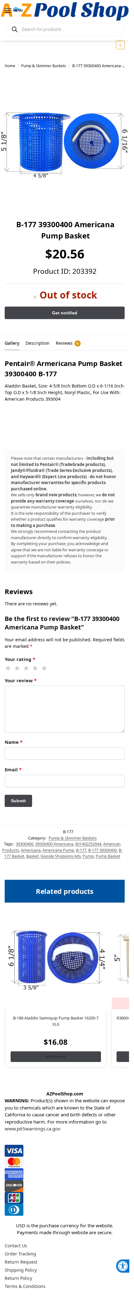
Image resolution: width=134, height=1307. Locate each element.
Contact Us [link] (16, 1246)
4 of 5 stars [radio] (35, 668)
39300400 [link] (24, 844)
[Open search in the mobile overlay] (65, 29)
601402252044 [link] (88, 844)
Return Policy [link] (18, 1278)
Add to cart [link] (55, 1056)
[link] (122, 1266)
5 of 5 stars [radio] (44, 668)
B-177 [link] (81, 850)
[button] (119, 45)
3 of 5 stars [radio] (26, 668)
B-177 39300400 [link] (102, 850)
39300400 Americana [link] (54, 844)
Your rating (20, 659)
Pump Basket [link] (108, 856)
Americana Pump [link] (58, 850)
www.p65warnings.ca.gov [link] (32, 1128)
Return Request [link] (21, 1262)
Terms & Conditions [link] (25, 1286)
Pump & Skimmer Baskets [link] (43, 65)
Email (13, 769)
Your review (20, 680)
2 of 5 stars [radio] (17, 668)
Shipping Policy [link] (21, 1270)
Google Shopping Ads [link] (61, 856)
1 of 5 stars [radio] (8, 668)
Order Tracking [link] (20, 1254)
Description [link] (38, 343)
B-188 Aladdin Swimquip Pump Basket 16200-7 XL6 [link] (55, 1021)
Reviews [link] (67, 343)
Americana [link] (31, 850)
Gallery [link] (12, 343)
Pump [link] (88, 856)
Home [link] (10, 65)
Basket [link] (32, 856)
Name (13, 742)
